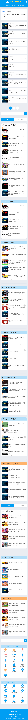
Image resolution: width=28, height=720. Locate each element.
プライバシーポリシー (21, 5)
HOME (15, 711)
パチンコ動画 (7, 505)
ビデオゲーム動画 (20, 505)
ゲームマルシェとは (6, 5)
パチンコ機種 (20, 119)
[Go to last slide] (3, 261)
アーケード (7, 119)
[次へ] (17, 108)
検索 (25, 113)
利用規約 (13, 5)
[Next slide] (25, 261)
